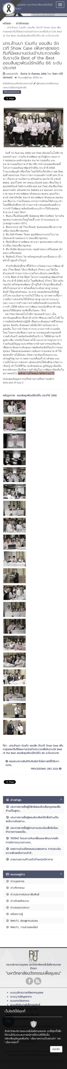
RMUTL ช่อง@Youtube (23, 920)
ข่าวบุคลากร (16, 881)
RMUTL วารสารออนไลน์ (23, 927)
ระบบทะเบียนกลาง (19, 1001)
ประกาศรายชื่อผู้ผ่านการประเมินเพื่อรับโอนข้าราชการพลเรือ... (32, 830)
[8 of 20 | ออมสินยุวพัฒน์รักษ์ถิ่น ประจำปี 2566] (33, 525)
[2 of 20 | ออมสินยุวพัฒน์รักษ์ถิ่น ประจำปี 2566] (33, 424)
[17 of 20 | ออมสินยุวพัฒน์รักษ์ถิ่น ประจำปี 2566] (33, 677)
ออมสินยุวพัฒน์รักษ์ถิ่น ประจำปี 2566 (37, 395)
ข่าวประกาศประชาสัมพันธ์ (24, 894)
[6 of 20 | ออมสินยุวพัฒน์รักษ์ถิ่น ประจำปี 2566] (33, 491)
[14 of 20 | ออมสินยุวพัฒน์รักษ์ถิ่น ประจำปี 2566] (33, 626)
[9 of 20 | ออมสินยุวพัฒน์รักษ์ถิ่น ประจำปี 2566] (33, 542)
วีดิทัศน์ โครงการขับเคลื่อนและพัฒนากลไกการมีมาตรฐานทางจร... (32, 840)
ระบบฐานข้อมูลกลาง (21, 997)
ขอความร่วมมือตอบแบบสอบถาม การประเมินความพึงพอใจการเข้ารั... (33, 851)
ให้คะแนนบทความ (11, 91)
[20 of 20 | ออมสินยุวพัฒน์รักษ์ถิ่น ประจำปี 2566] (33, 727)
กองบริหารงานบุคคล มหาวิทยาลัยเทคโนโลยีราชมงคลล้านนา (27, 6)
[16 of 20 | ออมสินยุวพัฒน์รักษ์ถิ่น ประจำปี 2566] (33, 660)
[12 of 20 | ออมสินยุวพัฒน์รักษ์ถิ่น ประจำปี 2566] (33, 593)
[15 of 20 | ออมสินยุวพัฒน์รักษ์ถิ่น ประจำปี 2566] (33, 643)
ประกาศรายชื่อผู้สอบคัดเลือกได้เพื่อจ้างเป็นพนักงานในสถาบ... (32, 819)
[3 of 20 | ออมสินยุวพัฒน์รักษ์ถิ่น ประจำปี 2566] (33, 441)
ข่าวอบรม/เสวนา (19, 907)
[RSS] (37, 981)
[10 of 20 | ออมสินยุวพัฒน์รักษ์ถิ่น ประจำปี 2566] (33, 559)
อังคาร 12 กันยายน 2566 (33, 74)
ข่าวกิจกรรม (17, 887)
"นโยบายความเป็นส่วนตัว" (43, 1038)
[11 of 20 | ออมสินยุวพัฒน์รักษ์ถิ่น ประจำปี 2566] (33, 576)
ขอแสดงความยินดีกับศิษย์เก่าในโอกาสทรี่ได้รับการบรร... (32, 763)
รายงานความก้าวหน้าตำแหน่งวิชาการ (31, 859)
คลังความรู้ (16, 914)
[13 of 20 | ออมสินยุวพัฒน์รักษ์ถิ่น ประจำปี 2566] (33, 609)
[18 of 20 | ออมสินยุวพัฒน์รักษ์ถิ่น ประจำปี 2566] (33, 694)
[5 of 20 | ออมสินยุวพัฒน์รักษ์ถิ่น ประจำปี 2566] (33, 475)
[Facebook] (29, 981)
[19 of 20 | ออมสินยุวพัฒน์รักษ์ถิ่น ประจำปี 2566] (33, 710)
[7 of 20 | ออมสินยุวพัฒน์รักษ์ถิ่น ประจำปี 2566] (33, 508)
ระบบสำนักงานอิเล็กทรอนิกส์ (25, 1005)
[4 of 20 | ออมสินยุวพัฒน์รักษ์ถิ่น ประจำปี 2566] (33, 458)
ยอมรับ (56, 1049)
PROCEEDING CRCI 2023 (45, 769)
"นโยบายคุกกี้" (12, 1042)
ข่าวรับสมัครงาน (19, 901)
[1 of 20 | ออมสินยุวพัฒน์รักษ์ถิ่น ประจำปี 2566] (33, 407)
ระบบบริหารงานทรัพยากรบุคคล (26, 993)
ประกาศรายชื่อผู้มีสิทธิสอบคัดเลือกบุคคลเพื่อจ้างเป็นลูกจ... (33, 809)
